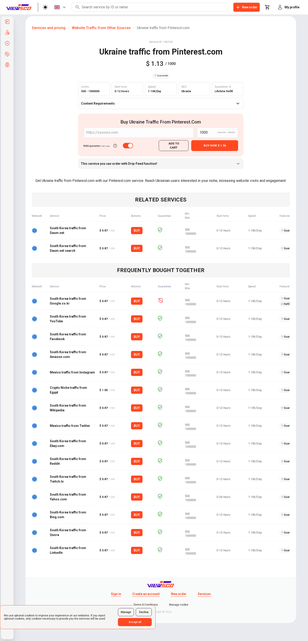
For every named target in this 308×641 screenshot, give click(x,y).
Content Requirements (98, 103)
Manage (126, 612)
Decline (144, 612)
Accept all (135, 622)
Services (204, 594)
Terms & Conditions (145, 604)
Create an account (146, 594)
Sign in (116, 594)
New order (178, 594)
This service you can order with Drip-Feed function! (119, 163)
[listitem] (7, 21)
